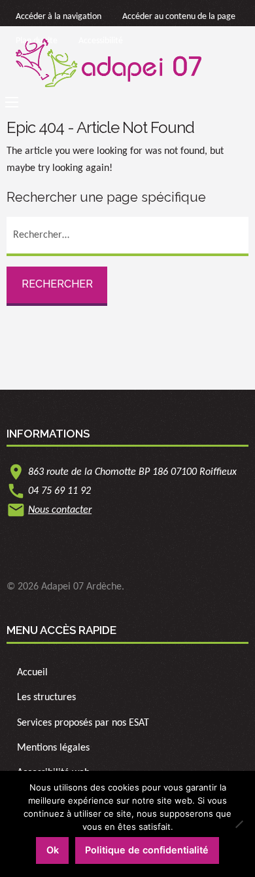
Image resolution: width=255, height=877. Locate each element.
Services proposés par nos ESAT (83, 723)
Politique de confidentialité (147, 849)
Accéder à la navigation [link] (58, 17)
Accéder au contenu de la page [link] (178, 17)
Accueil (32, 672)
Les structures (46, 697)
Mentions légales (53, 748)
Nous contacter (60, 510)
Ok (52, 849)
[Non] (238, 823)
